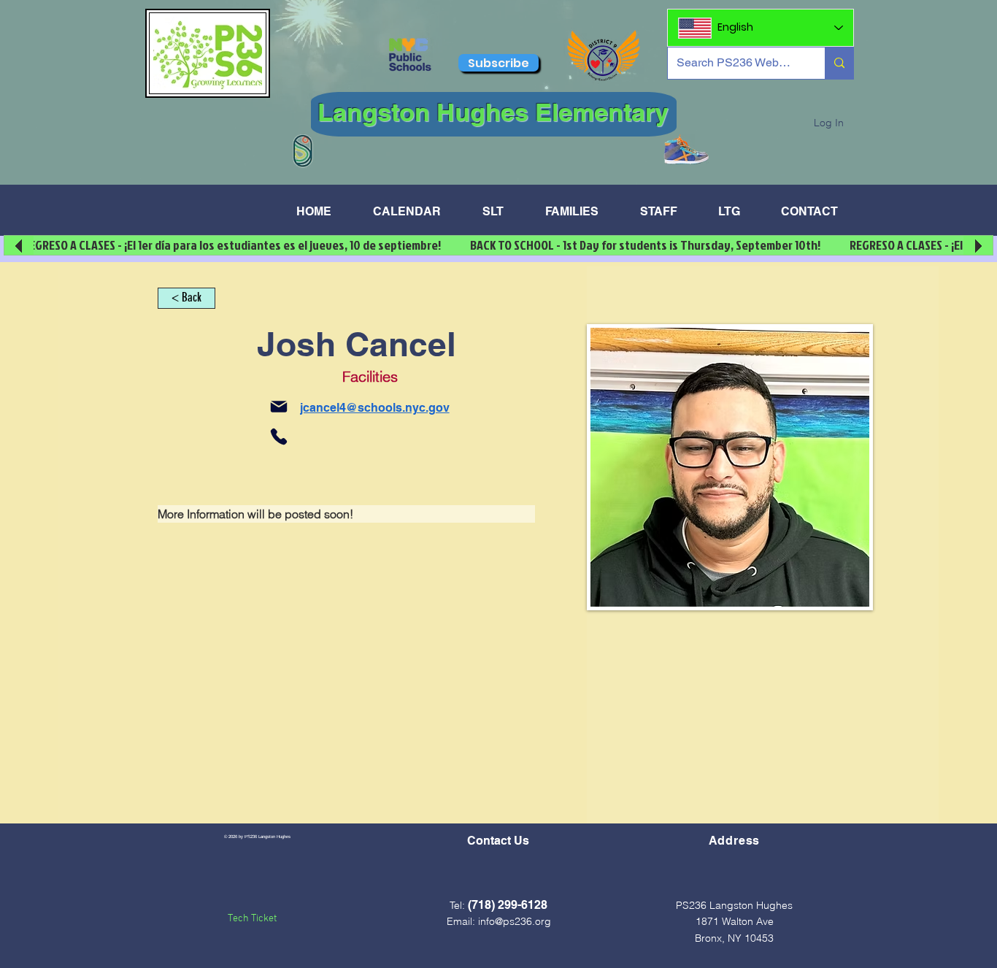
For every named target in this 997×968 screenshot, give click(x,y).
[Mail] (278, 406)
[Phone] (278, 436)
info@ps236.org (514, 921)
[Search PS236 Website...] (839, 63)
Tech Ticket (252, 919)
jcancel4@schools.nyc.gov (375, 408)
